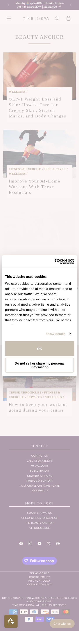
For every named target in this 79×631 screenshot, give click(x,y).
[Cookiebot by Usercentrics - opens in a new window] (56, 261)
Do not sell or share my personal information (40, 365)
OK (39, 348)
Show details (55, 333)
